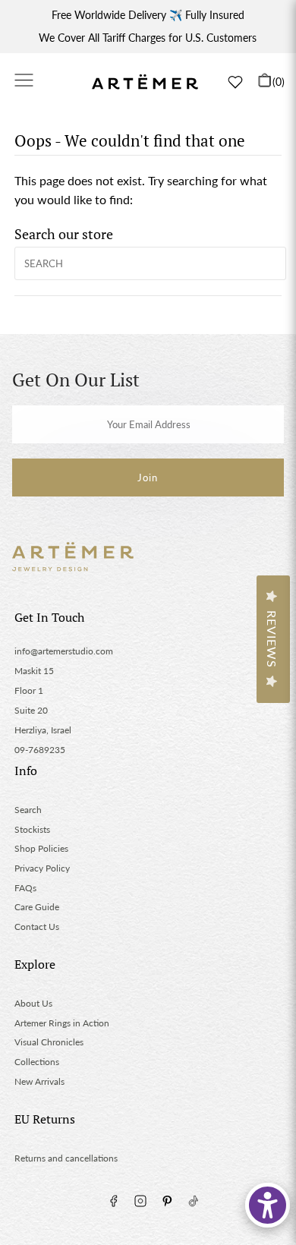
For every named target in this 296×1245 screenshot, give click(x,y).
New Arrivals (39, 1081)
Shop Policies (41, 848)
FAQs (25, 888)
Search (28, 809)
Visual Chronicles (48, 1042)
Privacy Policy (42, 868)
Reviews (272, 639)
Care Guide (36, 906)
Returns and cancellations (66, 1158)
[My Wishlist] (235, 82)
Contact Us (36, 926)
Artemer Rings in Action (61, 1023)
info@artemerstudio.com (63, 651)
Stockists (32, 829)
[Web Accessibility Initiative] (267, 1205)
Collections (36, 1061)
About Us (33, 1003)
